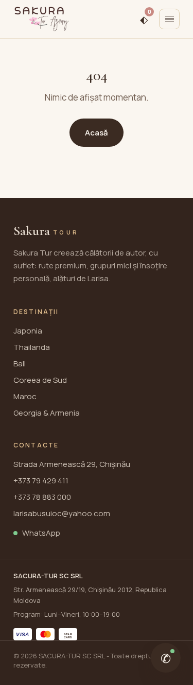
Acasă (96, 132)
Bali (19, 363)
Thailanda (31, 347)
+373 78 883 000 (42, 497)
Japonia (27, 330)
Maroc (25, 396)
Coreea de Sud (40, 380)
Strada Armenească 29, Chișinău (71, 464)
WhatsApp (41, 532)
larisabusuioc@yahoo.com (61, 513)
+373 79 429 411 (40, 480)
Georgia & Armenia (46, 412)
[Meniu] (169, 19)
